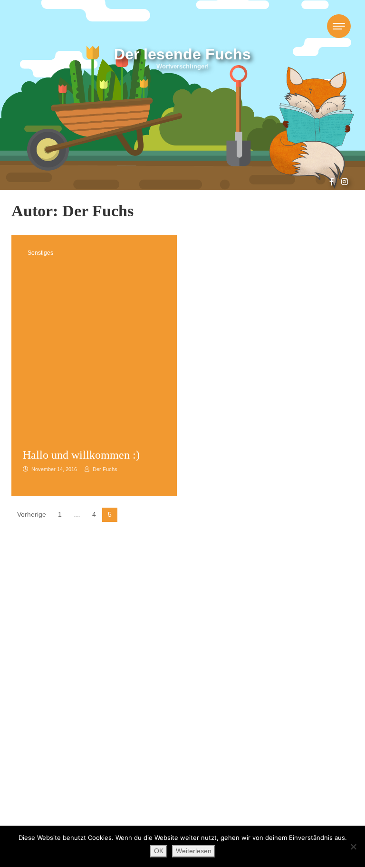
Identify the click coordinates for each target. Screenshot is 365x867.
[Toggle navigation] (339, 26)
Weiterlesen (193, 851)
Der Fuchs (104, 469)
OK (158, 851)
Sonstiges (40, 253)
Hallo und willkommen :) (83, 455)
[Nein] (353, 846)
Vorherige (31, 514)
